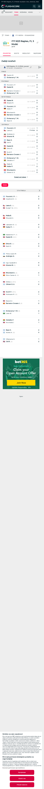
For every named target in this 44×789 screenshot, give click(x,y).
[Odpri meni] (39, 6)
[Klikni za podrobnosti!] (21, 76)
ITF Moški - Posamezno (24, 35)
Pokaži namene (22, 785)
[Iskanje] (34, 6)
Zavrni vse (22, 778)
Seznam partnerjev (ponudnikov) (13, 768)
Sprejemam (22, 772)
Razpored (37, 53)
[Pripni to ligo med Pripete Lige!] (37, 43)
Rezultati (26, 53)
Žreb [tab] (5, 185)
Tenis (7, 35)
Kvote (16, 53)
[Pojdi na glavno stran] (12, 6)
